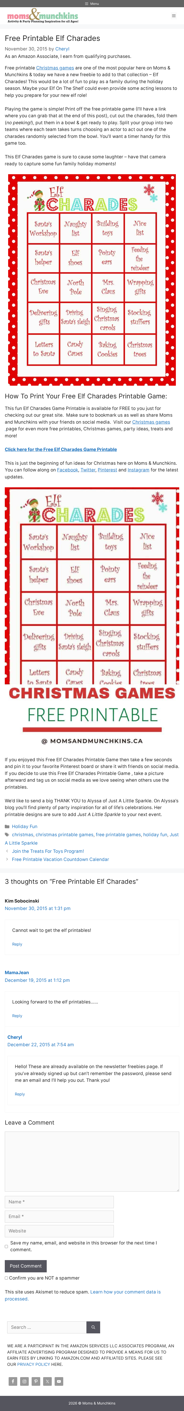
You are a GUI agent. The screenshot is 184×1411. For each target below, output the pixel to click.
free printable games (118, 834)
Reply (17, 944)
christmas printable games (64, 834)
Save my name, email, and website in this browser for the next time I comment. (83, 1246)
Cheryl (14, 1037)
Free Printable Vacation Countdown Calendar (60, 859)
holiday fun (155, 834)
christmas (22, 834)
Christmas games (55, 68)
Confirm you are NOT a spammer (44, 1278)
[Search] (93, 1327)
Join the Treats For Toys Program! (48, 851)
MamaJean (17, 972)
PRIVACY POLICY (33, 1364)
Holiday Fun (24, 826)
